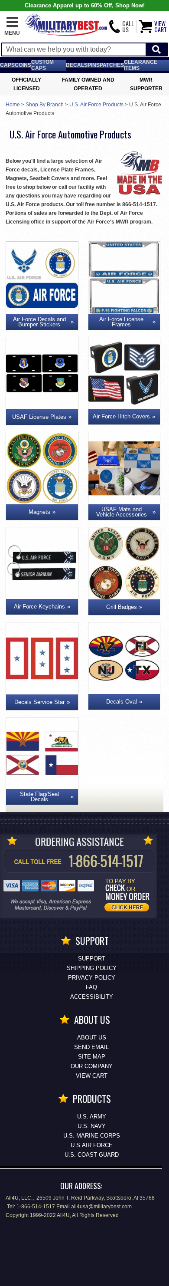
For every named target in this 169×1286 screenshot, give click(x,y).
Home (13, 105)
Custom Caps (42, 65)
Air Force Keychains (39, 606)
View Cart (91, 1075)
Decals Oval (121, 701)
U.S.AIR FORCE (92, 1145)
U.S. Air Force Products (96, 105)
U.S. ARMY (91, 1116)
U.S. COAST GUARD (92, 1154)
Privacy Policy (91, 977)
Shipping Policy (92, 968)
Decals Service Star (39, 702)
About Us (91, 1037)
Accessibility (91, 996)
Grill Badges (121, 607)
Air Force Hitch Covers (121, 416)
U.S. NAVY (92, 1126)
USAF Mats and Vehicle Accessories (121, 512)
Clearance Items (140, 65)
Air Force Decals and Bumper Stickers (39, 322)
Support (91, 958)
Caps (7, 65)
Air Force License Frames (121, 322)
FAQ (91, 987)
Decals (77, 65)
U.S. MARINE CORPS (91, 1135)
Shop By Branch (45, 105)
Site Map (91, 1056)
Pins (94, 65)
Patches (112, 65)
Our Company (92, 1066)
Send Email (91, 1047)
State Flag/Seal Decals (39, 797)
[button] (12, 26)
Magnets (39, 512)
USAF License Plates (39, 417)
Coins (23, 65)
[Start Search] (156, 50)
